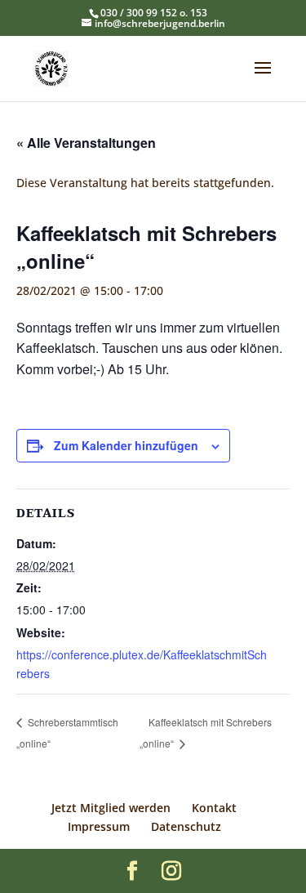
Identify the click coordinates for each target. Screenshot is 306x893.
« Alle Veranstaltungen (86, 142)
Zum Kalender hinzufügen (126, 445)
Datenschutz (186, 826)
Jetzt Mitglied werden (111, 807)
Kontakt (214, 807)
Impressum (99, 826)
